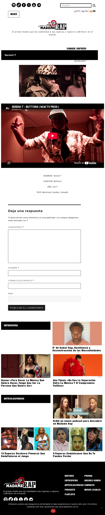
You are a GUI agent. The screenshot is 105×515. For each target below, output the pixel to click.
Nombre (13, 268)
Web (10, 293)
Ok (53, 511)
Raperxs (81, 49)
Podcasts (70, 490)
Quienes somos (92, 481)
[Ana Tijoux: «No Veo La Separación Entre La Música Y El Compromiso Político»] (77, 366)
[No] (101, 507)
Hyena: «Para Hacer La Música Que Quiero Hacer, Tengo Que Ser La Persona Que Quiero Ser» (22, 383)
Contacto (89, 485)
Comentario (16, 227)
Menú (13, 14)
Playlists (70, 495)
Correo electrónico (21, 280)
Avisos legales (92, 490)
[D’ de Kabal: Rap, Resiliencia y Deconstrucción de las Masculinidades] (77, 333)
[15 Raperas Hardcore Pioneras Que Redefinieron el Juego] (25, 439)
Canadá (71, 49)
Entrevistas (11, 326)
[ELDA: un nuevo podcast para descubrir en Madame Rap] (77, 406)
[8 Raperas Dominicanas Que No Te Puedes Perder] (77, 439)
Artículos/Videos (14, 399)
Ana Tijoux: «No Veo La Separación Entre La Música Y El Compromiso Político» (74, 383)
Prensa (88, 476)
